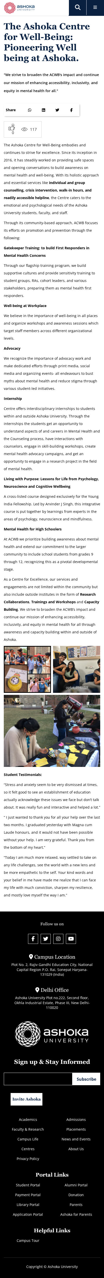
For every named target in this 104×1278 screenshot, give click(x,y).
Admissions (76, 1119)
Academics (28, 1119)
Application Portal (28, 1214)
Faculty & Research (28, 1129)
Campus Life (27, 1139)
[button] (78, 7)
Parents (76, 1204)
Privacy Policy (28, 1158)
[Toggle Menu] (95, 7)
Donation (76, 1194)
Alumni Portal (76, 1185)
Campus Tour (28, 1240)
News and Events (76, 1139)
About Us (76, 1148)
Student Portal (28, 1185)
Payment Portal (28, 1194)
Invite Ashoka (26, 1099)
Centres (28, 1148)
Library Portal (28, 1204)
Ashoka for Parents (76, 1214)
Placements (76, 1129)
